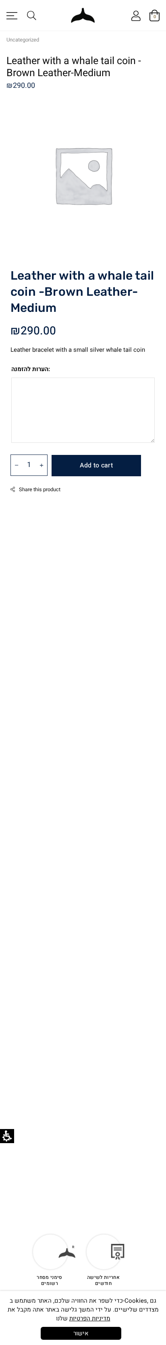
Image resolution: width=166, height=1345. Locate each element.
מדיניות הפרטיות (89, 1318)
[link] (136, 16)
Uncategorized (22, 40)
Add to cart (96, 465)
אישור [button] (81, 1333)
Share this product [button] (39, 489)
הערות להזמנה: (30, 369)
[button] (15, 15)
